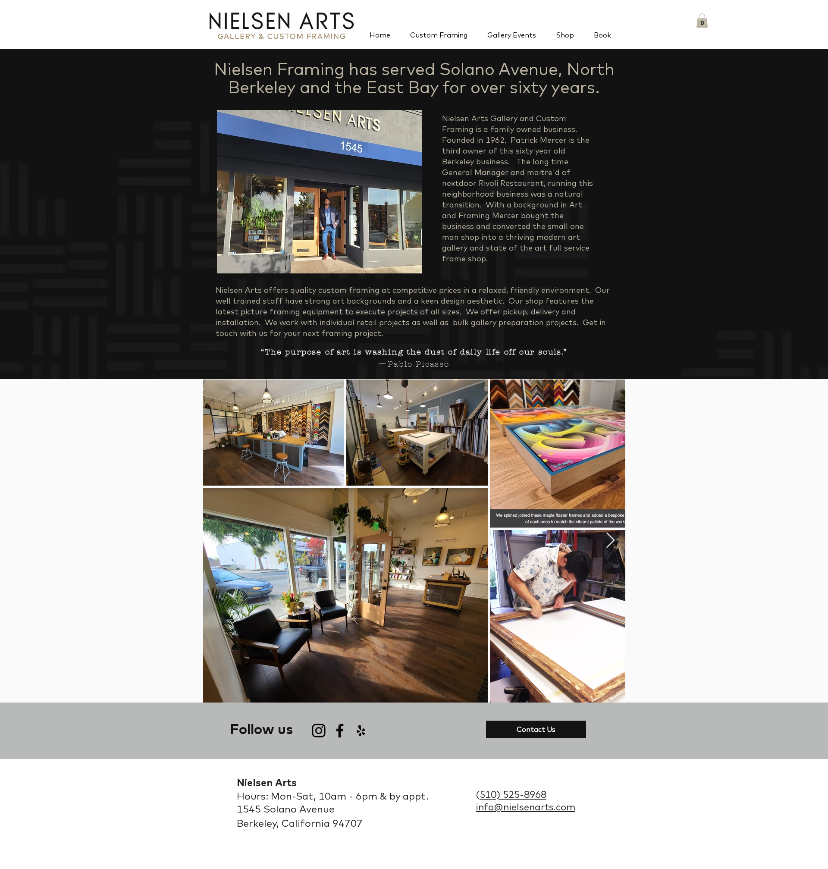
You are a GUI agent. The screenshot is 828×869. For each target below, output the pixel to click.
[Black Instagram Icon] (319, 731)
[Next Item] (610, 540)
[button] (702, 20)
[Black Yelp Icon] (361, 731)
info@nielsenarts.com (525, 807)
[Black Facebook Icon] (340, 731)
